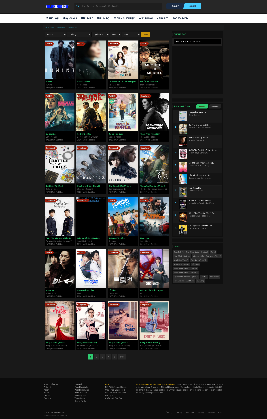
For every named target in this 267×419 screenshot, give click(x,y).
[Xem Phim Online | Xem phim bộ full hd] (56, 5)
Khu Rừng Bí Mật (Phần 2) (88, 186)
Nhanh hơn (145, 238)
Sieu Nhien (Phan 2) (181, 260)
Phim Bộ (104, 18)
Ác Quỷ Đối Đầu (84, 134)
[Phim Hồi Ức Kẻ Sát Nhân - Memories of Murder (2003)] (154, 59)
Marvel (213, 252)
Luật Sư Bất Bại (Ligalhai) (88, 238)
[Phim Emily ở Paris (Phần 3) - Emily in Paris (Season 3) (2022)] (123, 320)
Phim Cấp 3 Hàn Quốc (182, 256)
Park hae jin (72, 28)
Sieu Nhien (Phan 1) (213, 256)
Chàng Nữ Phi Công (85, 290)
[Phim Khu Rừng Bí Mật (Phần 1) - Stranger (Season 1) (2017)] (123, 164)
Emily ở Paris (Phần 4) (87, 343)
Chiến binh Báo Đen (113, 398)
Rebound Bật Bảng (117, 238)
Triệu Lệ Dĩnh (179, 281)
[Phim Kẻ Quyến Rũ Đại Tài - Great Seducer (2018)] (184, 116)
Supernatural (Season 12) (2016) (186, 277)
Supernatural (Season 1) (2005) (185, 268)
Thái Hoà (204, 277)
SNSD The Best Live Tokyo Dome (203, 150)
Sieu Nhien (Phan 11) (199, 260)
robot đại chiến (198, 256)
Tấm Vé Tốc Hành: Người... (200, 175)
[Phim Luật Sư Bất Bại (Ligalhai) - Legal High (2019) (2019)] (91, 216)
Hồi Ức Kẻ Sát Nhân (149, 82)
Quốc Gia (71, 18)
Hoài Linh (204, 252)
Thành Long (79, 398)
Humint (49, 82)
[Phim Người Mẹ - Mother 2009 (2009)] (59, 268)
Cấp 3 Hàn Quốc (192, 252)
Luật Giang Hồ (195, 188)
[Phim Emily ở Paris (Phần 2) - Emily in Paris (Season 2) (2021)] (154, 320)
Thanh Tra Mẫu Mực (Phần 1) (58, 238)
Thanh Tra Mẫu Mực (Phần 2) (152, 186)
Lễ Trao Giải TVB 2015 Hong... (201, 163)
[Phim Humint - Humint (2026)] (59, 59)
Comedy (47, 398)
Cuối (122, 357)
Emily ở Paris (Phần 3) (118, 343)
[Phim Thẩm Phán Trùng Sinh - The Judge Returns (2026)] (154, 112)
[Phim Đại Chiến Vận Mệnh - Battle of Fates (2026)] (59, 164)
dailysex (211, 412)
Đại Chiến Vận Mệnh (54, 186)
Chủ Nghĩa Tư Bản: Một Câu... (201, 226)
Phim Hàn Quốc (81, 387)
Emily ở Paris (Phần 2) (150, 343)
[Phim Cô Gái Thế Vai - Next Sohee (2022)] (91, 59)
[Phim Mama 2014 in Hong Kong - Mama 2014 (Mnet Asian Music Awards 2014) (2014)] (184, 204)
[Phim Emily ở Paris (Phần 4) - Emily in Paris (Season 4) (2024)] (91, 320)
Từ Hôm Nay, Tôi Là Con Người (122, 82)
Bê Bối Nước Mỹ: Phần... (199, 138)
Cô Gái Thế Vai (83, 82)
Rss (220, 412)
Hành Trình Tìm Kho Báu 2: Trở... (202, 213)
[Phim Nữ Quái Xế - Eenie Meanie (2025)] (59, 112)
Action (46, 390)
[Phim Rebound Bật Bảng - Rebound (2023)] (123, 216)
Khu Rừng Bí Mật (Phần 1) (120, 186)
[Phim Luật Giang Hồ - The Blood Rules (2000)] (184, 192)
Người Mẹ (50, 290)
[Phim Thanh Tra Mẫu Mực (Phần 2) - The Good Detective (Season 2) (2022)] (154, 164)
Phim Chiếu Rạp (125, 18)
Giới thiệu (190, 412)
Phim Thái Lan (80, 393)
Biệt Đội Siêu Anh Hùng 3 (116, 387)
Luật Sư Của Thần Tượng (151, 290)
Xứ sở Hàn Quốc (116, 134)
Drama (47, 395)
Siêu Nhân (195, 264)
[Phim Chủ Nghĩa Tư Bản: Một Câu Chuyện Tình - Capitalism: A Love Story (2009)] (184, 230)
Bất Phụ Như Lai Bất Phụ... (200, 125)
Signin (192, 6)
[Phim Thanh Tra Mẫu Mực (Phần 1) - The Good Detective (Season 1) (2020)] (59, 216)
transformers (214, 277)
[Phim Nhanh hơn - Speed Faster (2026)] (154, 216)
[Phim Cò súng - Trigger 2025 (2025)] (123, 268)
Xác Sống (200, 281)
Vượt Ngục (190, 281)
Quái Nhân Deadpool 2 (115, 390)
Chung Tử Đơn (80, 401)
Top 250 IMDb (180, 18)
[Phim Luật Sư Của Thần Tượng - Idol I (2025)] (154, 268)
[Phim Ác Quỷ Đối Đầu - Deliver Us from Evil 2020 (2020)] (91, 112)
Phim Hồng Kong (81, 390)
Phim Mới (147, 18)
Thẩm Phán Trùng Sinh (150, 134)
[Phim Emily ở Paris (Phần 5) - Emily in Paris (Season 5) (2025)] (59, 320)
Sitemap (200, 412)
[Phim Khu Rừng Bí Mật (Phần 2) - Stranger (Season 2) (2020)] (91, 164)
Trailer (163, 18)
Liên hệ (179, 412)
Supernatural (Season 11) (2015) (186, 272)
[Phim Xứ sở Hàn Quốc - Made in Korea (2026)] (123, 112)
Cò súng (112, 290)
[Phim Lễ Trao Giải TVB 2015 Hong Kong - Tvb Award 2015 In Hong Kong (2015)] (184, 167)
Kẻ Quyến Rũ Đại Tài (197, 112)
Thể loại (53, 18)
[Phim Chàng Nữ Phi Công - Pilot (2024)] (91, 268)
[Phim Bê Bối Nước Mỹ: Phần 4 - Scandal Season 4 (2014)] (184, 141)
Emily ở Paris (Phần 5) (55, 343)
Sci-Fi (46, 393)
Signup (175, 6)
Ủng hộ (169, 412)
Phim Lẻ (88, 18)
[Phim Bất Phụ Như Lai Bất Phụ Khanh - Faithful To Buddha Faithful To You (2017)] (184, 129)
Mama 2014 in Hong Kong (200, 201)
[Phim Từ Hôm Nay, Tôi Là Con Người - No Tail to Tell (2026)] (123, 59)
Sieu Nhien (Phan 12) (181, 264)
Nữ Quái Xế (51, 134)
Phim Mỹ (78, 384)
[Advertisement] (197, 66)
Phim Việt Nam (80, 395)
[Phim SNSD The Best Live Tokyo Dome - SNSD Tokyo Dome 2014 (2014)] (184, 154)
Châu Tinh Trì (179, 252)
